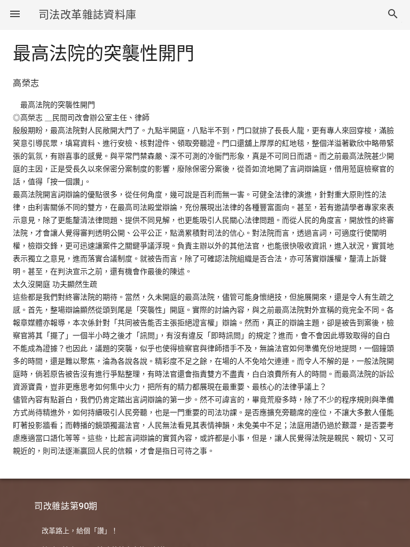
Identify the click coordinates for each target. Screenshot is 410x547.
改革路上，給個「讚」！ (80, 531)
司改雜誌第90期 (66, 506)
